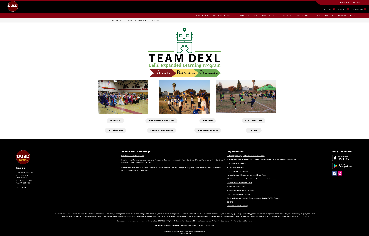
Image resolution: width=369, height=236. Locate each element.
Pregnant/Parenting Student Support (240, 190)
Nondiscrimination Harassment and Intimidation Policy (246, 175)
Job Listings (356, 3)
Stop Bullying (21, 187)
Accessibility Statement (235, 167)
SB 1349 (230, 202)
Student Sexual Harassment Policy (239, 183)
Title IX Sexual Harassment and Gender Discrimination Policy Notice (252, 179)
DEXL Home (156, 20)
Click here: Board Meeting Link (132, 156)
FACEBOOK (344, 3)
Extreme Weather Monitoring (237, 206)
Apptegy (188, 233)
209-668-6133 (25, 183)
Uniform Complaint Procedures (238, 194)
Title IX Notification (207, 225)
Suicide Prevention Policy (236, 187)
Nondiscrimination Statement (237, 171)
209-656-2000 (27, 180)
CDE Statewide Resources (236, 163)
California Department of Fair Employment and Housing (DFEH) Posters (253, 198)
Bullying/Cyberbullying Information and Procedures (246, 156)
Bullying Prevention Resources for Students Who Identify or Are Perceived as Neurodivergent (261, 160)
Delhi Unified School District (122, 20)
